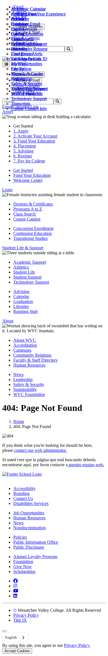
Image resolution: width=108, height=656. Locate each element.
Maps (16, 73)
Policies (20, 537)
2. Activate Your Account (35, 136)
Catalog (18, 34)
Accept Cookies (17, 651)
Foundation (23, 561)
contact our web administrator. (40, 450)
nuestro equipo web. (86, 464)
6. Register (22, 156)
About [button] (7, 320)
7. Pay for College (29, 161)
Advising (21, 291)
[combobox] (15, 637)
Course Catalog (26, 219)
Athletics (19, 14)
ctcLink (17, 44)
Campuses (22, 350)
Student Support (27, 277)
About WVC (24, 340)
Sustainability (25, 389)
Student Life (24, 272)
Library (17, 68)
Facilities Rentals (26, 58)
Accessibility (24, 488)
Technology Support (29, 98)
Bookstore (20, 19)
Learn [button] (7, 189)
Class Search (22, 39)
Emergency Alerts (26, 53)
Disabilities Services (30, 503)
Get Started (23, 170)
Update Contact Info (29, 108)
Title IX (20, 620)
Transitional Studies (30, 238)
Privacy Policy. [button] (77, 645)
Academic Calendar (28, 9)
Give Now (22, 566)
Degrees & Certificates (33, 204)
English (11, 637)
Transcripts (20, 103)
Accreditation (25, 345)
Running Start (25, 311)
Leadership (23, 379)
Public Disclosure (28, 547)
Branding (21, 493)
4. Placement (24, 146)
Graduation (23, 301)
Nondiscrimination (29, 527)
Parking (18, 78)
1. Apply (21, 131)
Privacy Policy (26, 615)
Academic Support (29, 262)
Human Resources (29, 365)
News (18, 374)
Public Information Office (35, 542)
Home (18, 421)
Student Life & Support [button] (22, 247)
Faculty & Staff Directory (35, 360)
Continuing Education (32, 233)
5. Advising (23, 151)
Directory (19, 48)
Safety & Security (26, 83)
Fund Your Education (32, 175)
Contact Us (23, 498)
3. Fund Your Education (34, 141)
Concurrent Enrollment (33, 228)
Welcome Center (27, 180)
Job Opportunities (26, 63)
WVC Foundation (27, 93)
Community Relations (32, 355)
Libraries (21, 306)
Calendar (19, 24)
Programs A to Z (27, 209)
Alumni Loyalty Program (35, 556)
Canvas (17, 29)
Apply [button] (7, 111)
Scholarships (24, 571)
